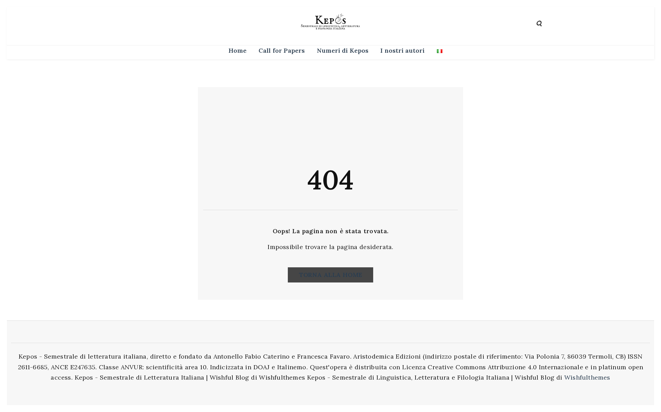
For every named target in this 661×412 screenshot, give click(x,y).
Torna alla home (330, 275)
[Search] (539, 23)
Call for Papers (282, 50)
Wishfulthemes (587, 377)
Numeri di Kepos (342, 50)
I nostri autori (402, 50)
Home (237, 50)
